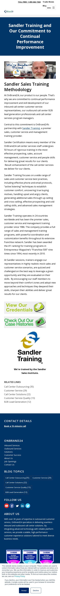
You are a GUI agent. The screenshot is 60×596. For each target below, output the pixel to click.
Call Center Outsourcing (19, 386)
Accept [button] (24, 590)
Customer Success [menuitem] (12, 455)
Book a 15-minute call (15, 426)
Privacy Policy (19, 576)
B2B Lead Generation (17, 401)
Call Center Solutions (17, 394)
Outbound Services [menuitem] (12, 448)
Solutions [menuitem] (8, 452)
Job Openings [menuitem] (10, 461)
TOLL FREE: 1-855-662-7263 (29, 2)
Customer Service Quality (19, 398)
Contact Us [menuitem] (9, 464)
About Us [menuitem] (8, 458)
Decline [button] (36, 590)
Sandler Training (31, 128)
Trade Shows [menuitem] (48, 2)
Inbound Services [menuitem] (12, 445)
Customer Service (15, 390)
